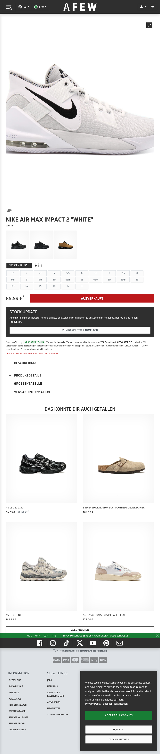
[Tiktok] (67, 643)
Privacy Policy (93, 703)
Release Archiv (17, 723)
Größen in (18, 265)
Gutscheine (15, 680)
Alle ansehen (80, 629)
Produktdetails (27, 375)
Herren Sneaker (18, 704)
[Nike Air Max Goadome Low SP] (17, 245)
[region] (118, 711)
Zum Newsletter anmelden (80, 330)
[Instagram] (53, 643)
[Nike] (10, 211)
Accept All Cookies (118, 715)
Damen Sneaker (17, 711)
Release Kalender (18, 717)
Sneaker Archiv (17, 729)
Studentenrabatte (57, 714)
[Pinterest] (107, 643)
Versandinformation (31, 392)
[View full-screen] (149, 25)
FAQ (41, 6)
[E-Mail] (120, 643)
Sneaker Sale (16, 686)
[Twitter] (80, 643)
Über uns (52, 686)
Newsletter (53, 708)
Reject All (119, 729)
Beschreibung (25, 363)
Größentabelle (27, 383)
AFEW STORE (80, 7)
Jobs (49, 680)
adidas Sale (15, 698)
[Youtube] (93, 643)
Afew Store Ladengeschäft (55, 694)
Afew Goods (53, 702)
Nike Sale (14, 692)
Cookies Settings (119, 739)
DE (25, 6)
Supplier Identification (115, 703)
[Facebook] (40, 643)
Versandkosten (34, 342)
